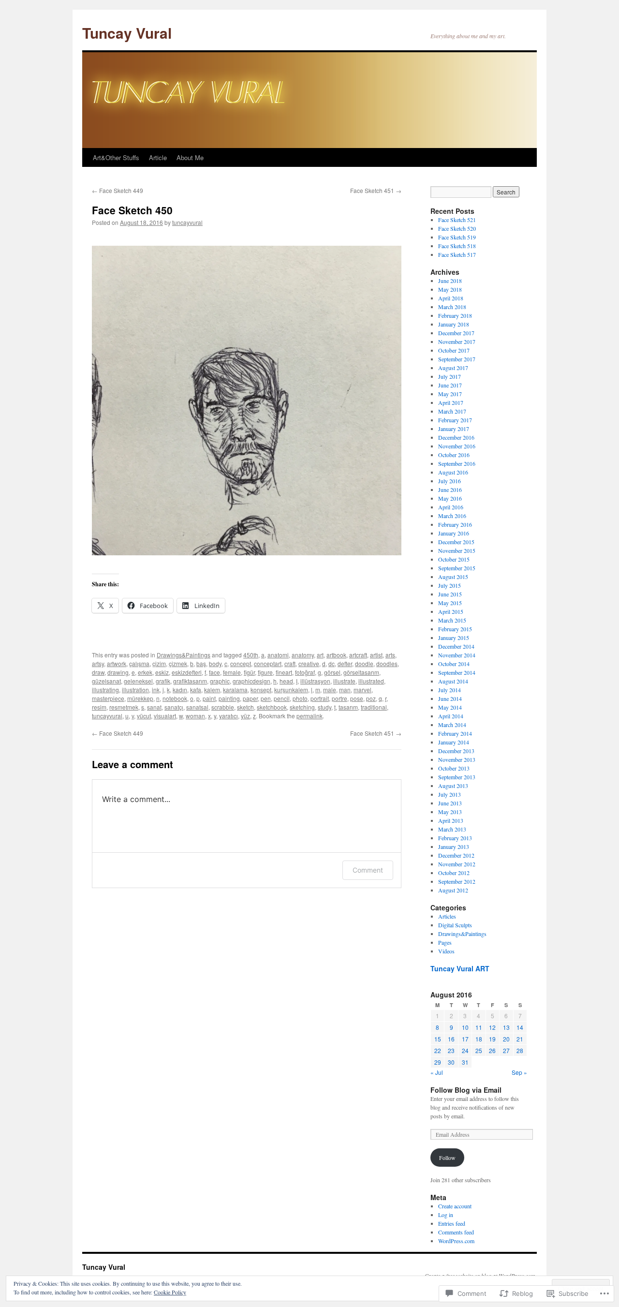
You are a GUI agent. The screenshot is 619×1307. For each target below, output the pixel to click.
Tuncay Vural (127, 32)
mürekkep (140, 698)
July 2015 (449, 585)
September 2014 (456, 672)
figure (265, 672)
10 (465, 1027)
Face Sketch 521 (457, 219)
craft (289, 663)
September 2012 (456, 881)
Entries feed (451, 1223)
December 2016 (456, 437)
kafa (195, 689)
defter (345, 663)
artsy (98, 663)
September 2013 (456, 777)
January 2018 (453, 324)
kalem (212, 689)
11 (478, 1027)
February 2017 (455, 420)
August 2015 (453, 576)
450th (250, 655)
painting (229, 698)
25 (478, 1050)
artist (376, 655)
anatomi (278, 655)
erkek (145, 672)
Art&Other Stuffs (116, 157)
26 (492, 1050)
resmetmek (123, 707)
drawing (118, 672)
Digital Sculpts (455, 925)
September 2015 (456, 568)
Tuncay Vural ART (459, 968)
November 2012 (456, 864)
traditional (374, 707)
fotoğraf (305, 672)
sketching (302, 707)
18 (478, 1039)
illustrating (105, 689)
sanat (154, 707)
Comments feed (456, 1232)
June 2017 (450, 385)
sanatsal (197, 707)
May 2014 (450, 707)
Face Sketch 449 (117, 190)
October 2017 (454, 350)
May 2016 (450, 498)
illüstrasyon (315, 681)
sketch (245, 707)
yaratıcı (228, 716)
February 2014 (455, 733)
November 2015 (456, 550)
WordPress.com (456, 1241)
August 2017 (453, 367)
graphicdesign (251, 681)
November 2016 (456, 446)
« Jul (436, 1072)
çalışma (139, 663)
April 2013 (450, 820)
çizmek (178, 663)
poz (371, 698)
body (215, 663)
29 (437, 1062)
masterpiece (108, 698)
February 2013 (455, 838)
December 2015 (456, 542)
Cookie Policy (170, 1292)
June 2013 (450, 803)
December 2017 (456, 333)
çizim (159, 663)
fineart (284, 672)
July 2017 (449, 376)
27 (506, 1050)
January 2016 (453, 533)
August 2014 (453, 681)
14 (519, 1027)
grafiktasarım (190, 681)
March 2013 (452, 829)
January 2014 (453, 742)
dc (331, 663)
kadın (180, 689)
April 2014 (450, 716)
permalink (309, 716)
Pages (445, 942)
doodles (387, 663)
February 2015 (455, 629)
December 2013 (456, 751)
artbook (336, 655)
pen (266, 698)
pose (356, 698)
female (232, 672)
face (214, 672)
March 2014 (452, 724)
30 (451, 1062)
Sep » (519, 1072)
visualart (165, 716)
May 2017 (450, 394)
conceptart (267, 663)
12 (492, 1027)
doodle (364, 663)
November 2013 (456, 759)
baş (201, 663)
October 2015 (454, 559)
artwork (116, 663)
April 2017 (450, 402)
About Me (190, 157)
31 (465, 1062)
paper (250, 698)
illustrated (371, 681)
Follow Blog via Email (465, 1090)
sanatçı (173, 707)
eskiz (162, 672)
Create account (455, 1206)
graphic (220, 681)
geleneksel (138, 681)
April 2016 (450, 507)
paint (209, 698)
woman (195, 716)
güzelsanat (106, 681)
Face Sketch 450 (132, 210)
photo (300, 698)
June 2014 (450, 698)
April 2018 (450, 298)
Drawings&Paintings (183, 655)
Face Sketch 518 (457, 246)
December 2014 (456, 646)
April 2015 (450, 611)
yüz (245, 716)
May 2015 (450, 603)
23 (451, 1050)
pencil (282, 698)
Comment (368, 870)
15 (437, 1039)
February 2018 (455, 315)
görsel (332, 672)
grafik (163, 681)
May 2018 (450, 289)
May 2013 (450, 812)
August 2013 (453, 785)
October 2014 (454, 664)
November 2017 (456, 341)
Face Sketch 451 (375, 190)
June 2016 (450, 489)
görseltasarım (361, 672)
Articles (447, 916)
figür (249, 672)
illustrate (344, 681)
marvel (362, 689)
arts (390, 655)
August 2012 (453, 890)
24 (465, 1050)
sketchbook (272, 707)
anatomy (303, 655)
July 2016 (449, 481)
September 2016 (456, 463)
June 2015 (450, 594)
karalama (235, 689)
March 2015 (452, 620)
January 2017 (453, 428)
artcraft (358, 655)
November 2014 (456, 655)
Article (158, 157)
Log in (445, 1214)
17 (465, 1039)
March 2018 (452, 307)
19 (492, 1039)
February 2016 (455, 524)
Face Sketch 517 (457, 254)
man (345, 689)
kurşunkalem (291, 689)
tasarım (348, 707)
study (324, 707)
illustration (135, 689)
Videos (446, 951)
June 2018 (450, 280)
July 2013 (449, 794)
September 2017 (456, 359)
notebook (174, 698)
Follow (447, 1157)
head (286, 681)
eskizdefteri (187, 672)
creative (308, 663)
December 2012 (456, 855)
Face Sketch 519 (457, 237)
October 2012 (454, 872)
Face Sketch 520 (457, 228)
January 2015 (453, 637)
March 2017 (452, 411)
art (320, 655)
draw (98, 672)
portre (339, 698)
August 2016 (453, 472)
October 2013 (454, 768)
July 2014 (449, 690)
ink (156, 689)
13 (506, 1027)
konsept (261, 689)
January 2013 (453, 846)
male (329, 689)
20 (506, 1039)
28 (519, 1050)
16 (451, 1039)
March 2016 (452, 516)
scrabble (222, 707)
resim (99, 707)
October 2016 (454, 455)
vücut (144, 716)
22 (437, 1050)
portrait (319, 698)
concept (240, 663)
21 (519, 1039)
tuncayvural (187, 222)
